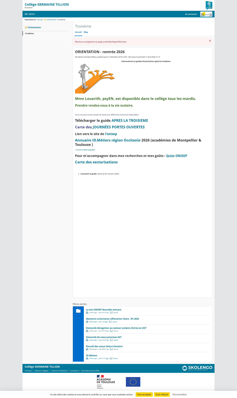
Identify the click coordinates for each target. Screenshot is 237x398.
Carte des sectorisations (96, 162)
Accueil (40, 19)
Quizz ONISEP (176, 156)
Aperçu (114, 312)
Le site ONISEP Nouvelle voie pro (103, 309)
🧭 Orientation (50, 19)
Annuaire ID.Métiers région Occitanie (107, 140)
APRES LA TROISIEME (130, 120)
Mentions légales (41, 371)
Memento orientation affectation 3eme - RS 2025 (112, 318)
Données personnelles (90, 371)
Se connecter (191, 14)
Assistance (74, 371)
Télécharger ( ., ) (99, 312)
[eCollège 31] (206, 14)
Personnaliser (180, 394)
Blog (86, 32)
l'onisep (111, 134)
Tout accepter (144, 394)
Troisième (29, 33)
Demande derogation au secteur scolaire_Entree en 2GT (116, 327)
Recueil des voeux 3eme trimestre (104, 346)
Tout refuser (162, 394)
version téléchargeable (86, 149)
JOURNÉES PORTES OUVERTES (119, 127)
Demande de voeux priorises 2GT (104, 337)
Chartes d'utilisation (59, 371)
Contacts (28, 371)
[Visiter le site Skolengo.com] (197, 370)
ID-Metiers (91, 355)
